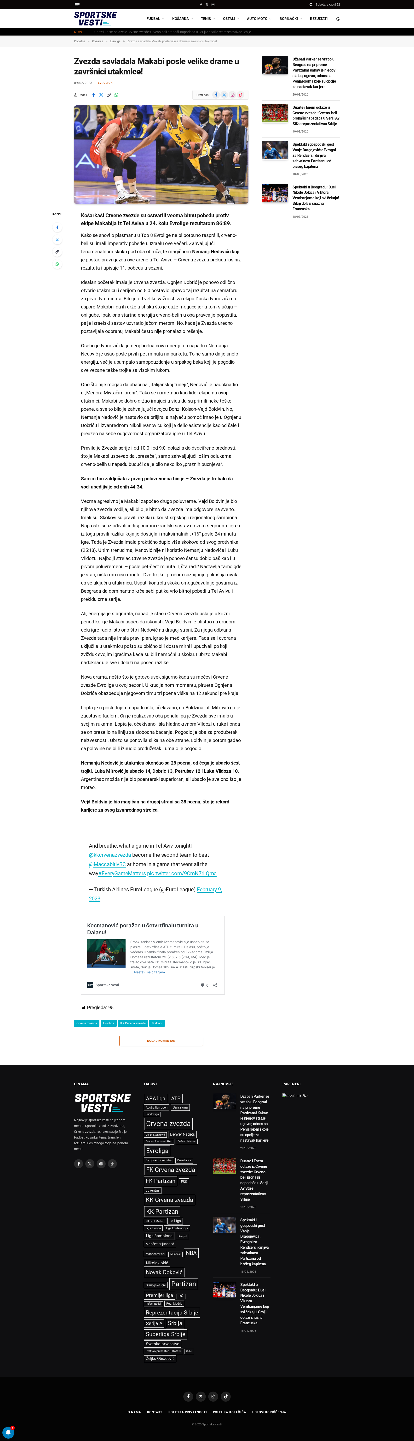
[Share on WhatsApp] (116, 95)
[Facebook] (57, 227)
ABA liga (155, 1099)
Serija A (154, 1323)
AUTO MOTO (257, 19)
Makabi (157, 1023)
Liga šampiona (159, 1235)
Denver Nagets (182, 1134)
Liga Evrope (153, 1228)
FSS (184, 1182)
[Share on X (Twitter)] (101, 95)
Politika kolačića (229, 1412)
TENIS (206, 19)
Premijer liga (159, 1295)
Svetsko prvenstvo (162, 1344)
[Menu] (77, 4)
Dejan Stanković (155, 1134)
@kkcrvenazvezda (110, 855)
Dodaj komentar (161, 1041)
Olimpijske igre (156, 1285)
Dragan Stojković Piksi (159, 1141)
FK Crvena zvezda (170, 1169)
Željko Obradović (160, 1359)
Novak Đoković (164, 1272)
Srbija (175, 1323)
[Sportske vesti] (95, 18)
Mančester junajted (160, 1244)
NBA (191, 1253)
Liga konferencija (177, 1228)
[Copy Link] (108, 95)
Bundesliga (152, 1114)
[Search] (311, 4)
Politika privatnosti (187, 1412)
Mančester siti (155, 1254)
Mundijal (175, 1254)
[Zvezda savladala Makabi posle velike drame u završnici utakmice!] (161, 154)
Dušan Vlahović (187, 1141)
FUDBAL (153, 19)
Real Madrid (174, 1303)
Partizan (183, 1284)
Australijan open (156, 1107)
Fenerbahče (184, 1160)
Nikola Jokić (157, 1262)
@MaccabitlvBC (107, 864)
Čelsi (189, 1351)
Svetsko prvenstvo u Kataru (163, 1351)
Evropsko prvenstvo (159, 1160)
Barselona (180, 1107)
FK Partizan (160, 1181)
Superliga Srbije (165, 1334)
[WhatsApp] (57, 264)
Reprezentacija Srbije (172, 1312)
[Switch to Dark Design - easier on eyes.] (337, 19)
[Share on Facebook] (93, 95)
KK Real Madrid (155, 1221)
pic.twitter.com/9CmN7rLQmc (182, 873)
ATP (176, 1099)
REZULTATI (319, 19)
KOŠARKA (180, 19)
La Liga (175, 1221)
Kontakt (154, 1412)
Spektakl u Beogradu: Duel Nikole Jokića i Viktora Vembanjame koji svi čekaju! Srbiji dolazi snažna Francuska (316, 198)
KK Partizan (162, 1211)
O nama (134, 1412)
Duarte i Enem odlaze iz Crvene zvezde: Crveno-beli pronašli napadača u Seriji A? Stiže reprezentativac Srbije (171, 32)
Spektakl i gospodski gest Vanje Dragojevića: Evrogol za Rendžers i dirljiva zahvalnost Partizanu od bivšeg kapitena (314, 155)
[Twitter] (57, 239)
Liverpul (182, 1236)
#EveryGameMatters (122, 873)
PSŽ (181, 1296)
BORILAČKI (289, 19)
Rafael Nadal (153, 1303)
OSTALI (229, 19)
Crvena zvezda (86, 1023)
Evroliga (105, 82)
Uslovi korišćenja (269, 1412)
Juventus (153, 1190)
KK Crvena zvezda (133, 1023)
